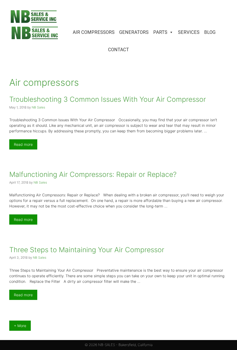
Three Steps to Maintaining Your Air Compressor (86, 249)
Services (189, 32)
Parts (160, 32)
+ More (20, 325)
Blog (209, 32)
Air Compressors (94, 32)
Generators (134, 32)
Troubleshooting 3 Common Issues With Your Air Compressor (107, 99)
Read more (23, 144)
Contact (118, 49)
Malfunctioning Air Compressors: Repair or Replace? (93, 174)
